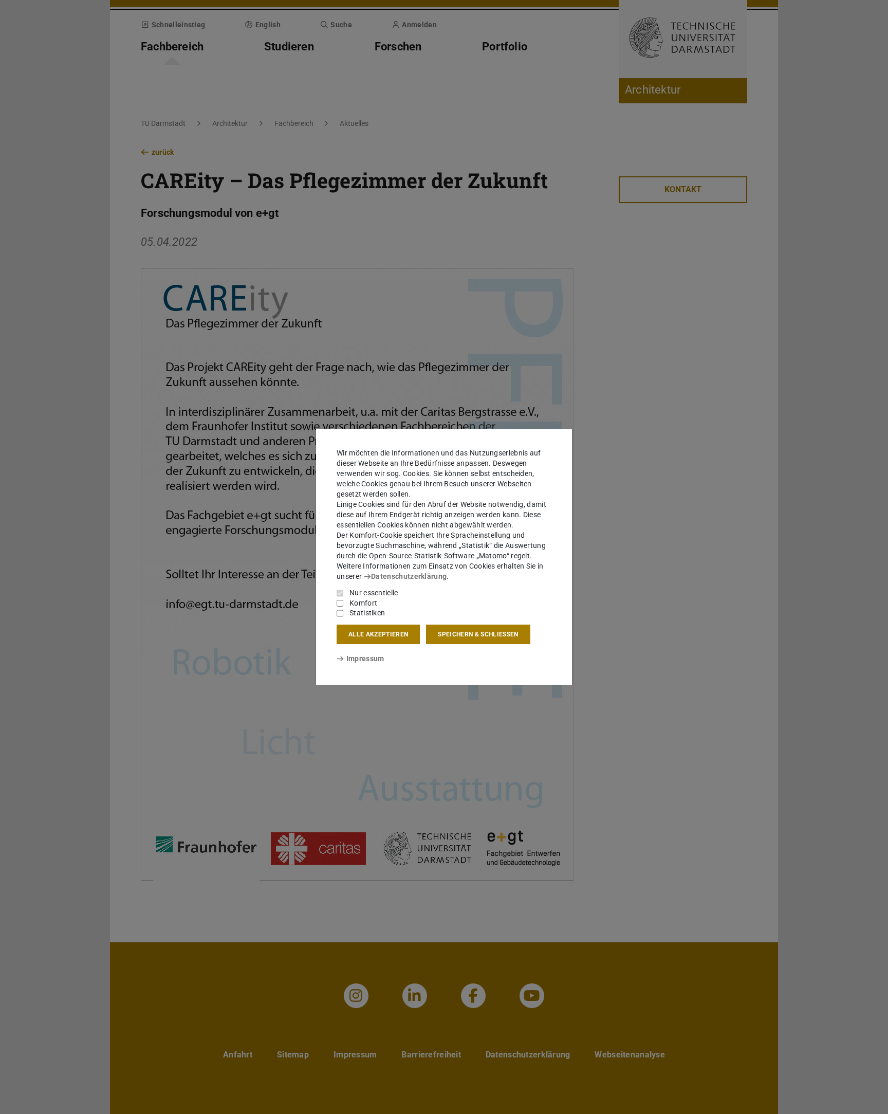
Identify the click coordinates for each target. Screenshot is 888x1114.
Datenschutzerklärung (409, 576)
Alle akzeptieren (378, 634)
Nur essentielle (373, 593)
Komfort (363, 603)
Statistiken (367, 613)
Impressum (365, 658)
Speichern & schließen (478, 634)
